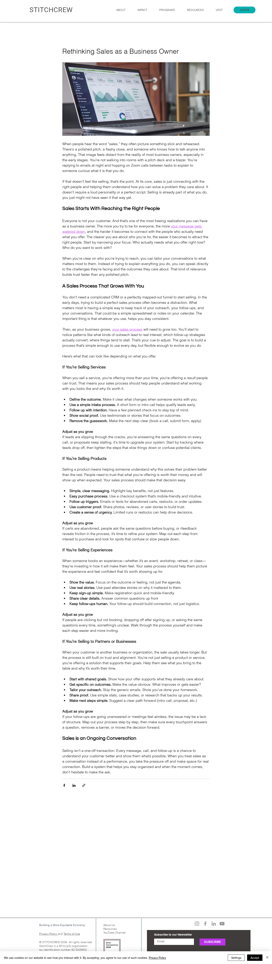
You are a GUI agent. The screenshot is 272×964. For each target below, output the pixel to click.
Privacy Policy (48, 934)
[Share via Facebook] (64, 785)
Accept (254, 958)
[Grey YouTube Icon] (222, 924)
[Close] (267, 957)
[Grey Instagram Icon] (197, 924)
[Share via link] (84, 785)
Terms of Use (72, 934)
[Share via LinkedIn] (74, 785)
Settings (236, 958)
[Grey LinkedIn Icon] (214, 924)
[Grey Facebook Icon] (205, 924)
